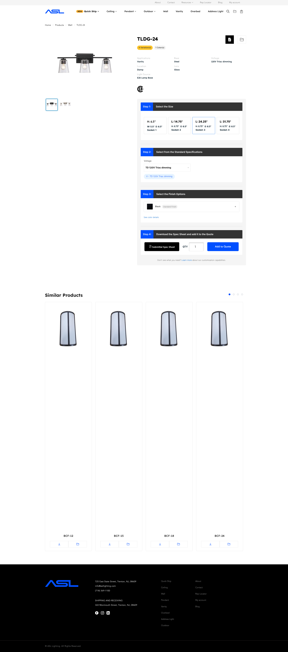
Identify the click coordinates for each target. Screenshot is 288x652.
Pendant (129, 11)
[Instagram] (102, 613)
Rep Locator (205, 3)
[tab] (229, 294)
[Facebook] (96, 613)
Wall (165, 11)
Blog (220, 3)
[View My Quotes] (241, 11)
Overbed (195, 11)
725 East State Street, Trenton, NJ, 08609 (115, 582)
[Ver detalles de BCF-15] (118, 329)
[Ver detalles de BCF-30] (266, 329)
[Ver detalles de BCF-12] (68, 329)
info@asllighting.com (105, 586)
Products (59, 25)
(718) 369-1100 (102, 591)
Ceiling (110, 11)
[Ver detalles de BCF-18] (169, 329)
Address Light (215, 11)
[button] (52, 105)
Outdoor (148, 11)
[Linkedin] (108, 613)
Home (48, 25)
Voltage (148, 161)
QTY (185, 246)
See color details (151, 217)
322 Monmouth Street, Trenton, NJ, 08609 (116, 605)
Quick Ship (90, 11)
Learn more (187, 260)
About (158, 3)
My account (234, 3)
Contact (171, 3)
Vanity (179, 11)
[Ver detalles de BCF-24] (219, 329)
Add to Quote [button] (223, 247)
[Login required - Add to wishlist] (242, 39)
